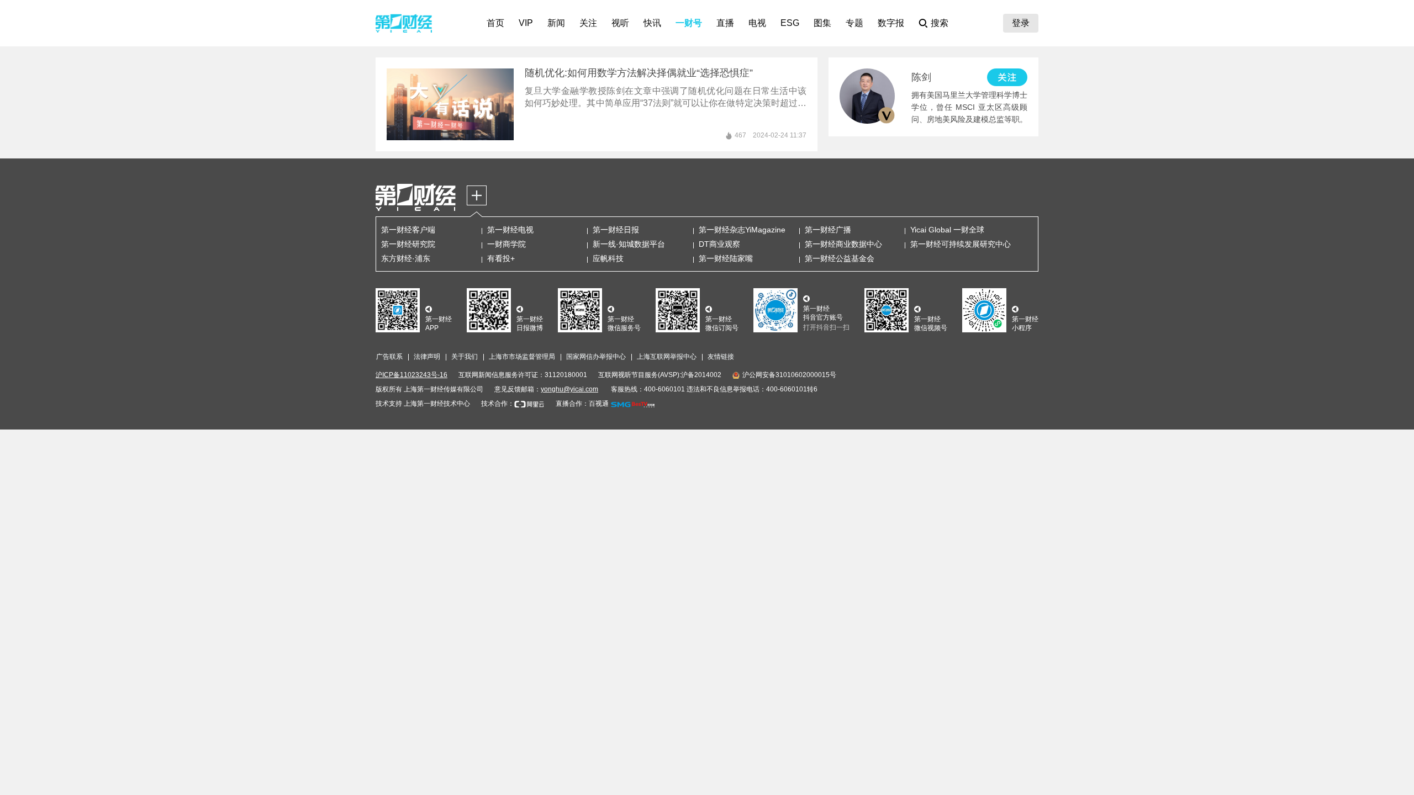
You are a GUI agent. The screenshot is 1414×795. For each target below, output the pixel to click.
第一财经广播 (828, 229)
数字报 (891, 23)
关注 (588, 23)
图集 (822, 23)
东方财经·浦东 (405, 258)
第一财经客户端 (408, 229)
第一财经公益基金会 (839, 258)
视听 (620, 23)
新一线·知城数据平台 (629, 244)
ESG (789, 23)
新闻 (556, 23)
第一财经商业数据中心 (843, 244)
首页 (495, 23)
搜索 (939, 23)
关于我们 (464, 357)
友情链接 (721, 357)
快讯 (652, 23)
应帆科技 (608, 258)
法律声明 (427, 357)
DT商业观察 (719, 244)
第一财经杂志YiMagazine (742, 229)
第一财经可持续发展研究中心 (960, 244)
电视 (757, 23)
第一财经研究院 (408, 244)
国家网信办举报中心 (596, 357)
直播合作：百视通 (582, 403)
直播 (725, 23)
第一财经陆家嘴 (726, 258)
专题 (854, 23)
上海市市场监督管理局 (522, 357)
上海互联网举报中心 (667, 357)
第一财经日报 (616, 229)
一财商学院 (506, 244)
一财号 (689, 23)
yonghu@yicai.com (569, 389)
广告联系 (389, 357)
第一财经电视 (510, 229)
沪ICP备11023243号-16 (411, 375)
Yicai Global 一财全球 (947, 229)
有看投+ (501, 258)
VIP (526, 23)
